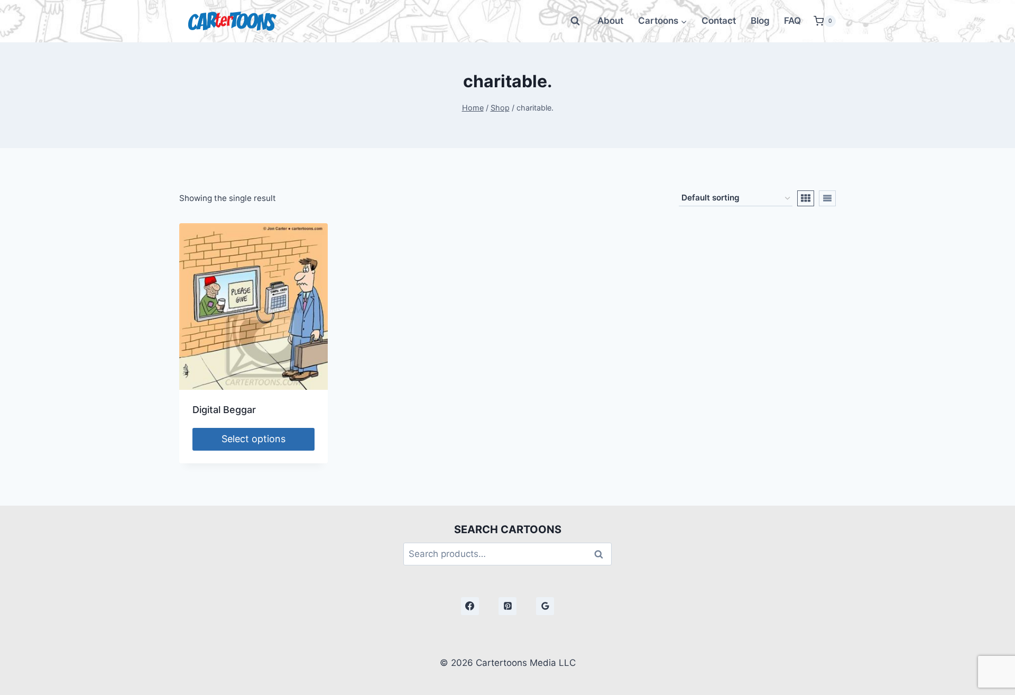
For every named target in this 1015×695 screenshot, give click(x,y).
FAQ (792, 20)
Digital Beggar (224, 409)
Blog (760, 20)
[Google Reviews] (545, 606)
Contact (719, 20)
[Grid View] (805, 198)
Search (602, 554)
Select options (253, 438)
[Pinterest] (507, 606)
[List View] (827, 198)
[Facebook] (470, 606)
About (610, 20)
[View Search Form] (575, 21)
